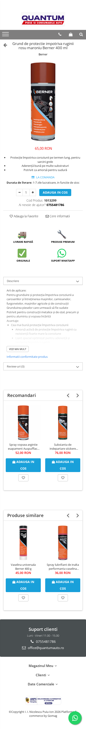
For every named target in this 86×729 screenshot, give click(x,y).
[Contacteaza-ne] (59, 34)
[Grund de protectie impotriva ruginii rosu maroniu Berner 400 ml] (43, 102)
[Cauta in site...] (81, 34)
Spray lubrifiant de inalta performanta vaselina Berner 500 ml (63, 567)
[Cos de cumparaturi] (71, 34)
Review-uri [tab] (15, 366)
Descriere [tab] (13, 281)
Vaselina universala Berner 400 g (23, 567)
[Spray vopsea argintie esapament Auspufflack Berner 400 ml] (23, 422)
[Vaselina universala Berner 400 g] (23, 542)
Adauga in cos (55, 192)
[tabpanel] (43, 102)
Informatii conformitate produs (27, 357)
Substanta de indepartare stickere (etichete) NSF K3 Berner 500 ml (63, 447)
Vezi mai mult (17, 349)
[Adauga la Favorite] (23, 477)
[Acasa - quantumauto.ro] (43, 19)
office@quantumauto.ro (45, 647)
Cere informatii (59, 216)
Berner (43, 54)
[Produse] (6, 35)
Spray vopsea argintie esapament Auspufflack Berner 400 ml (23, 447)
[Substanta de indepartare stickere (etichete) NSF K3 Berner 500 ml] (62, 422)
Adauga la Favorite (25, 216)
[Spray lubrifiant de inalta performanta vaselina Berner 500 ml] (62, 542)
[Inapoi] (3, 45)
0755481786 (45, 641)
